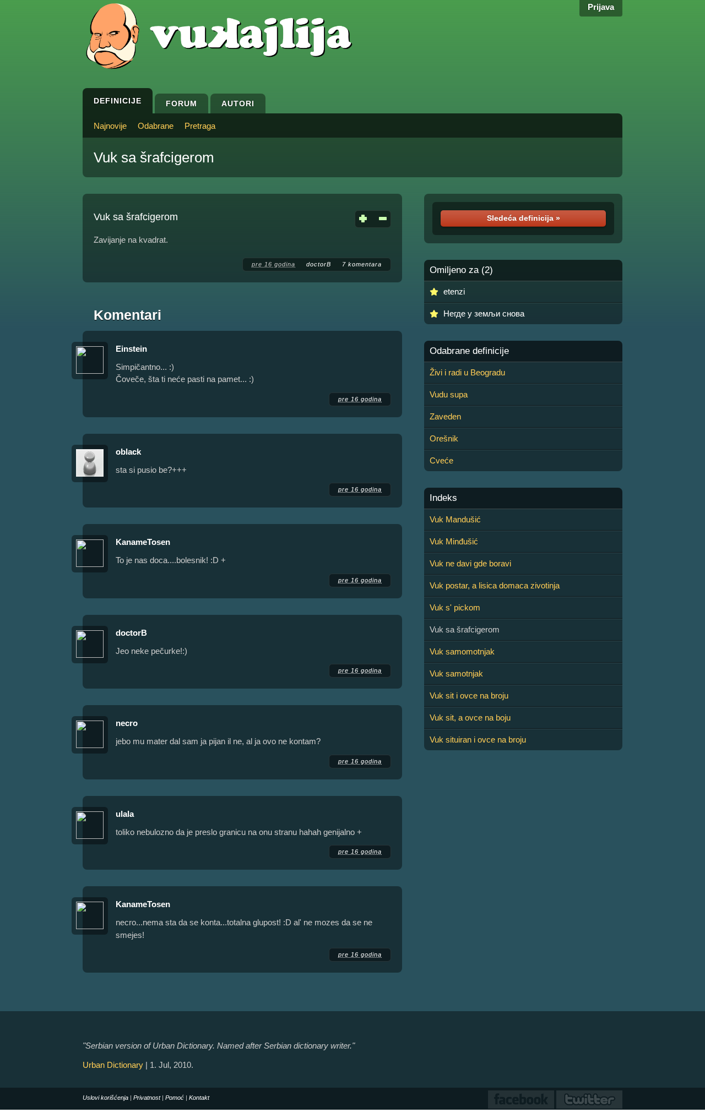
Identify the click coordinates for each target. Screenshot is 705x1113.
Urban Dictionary (113, 1065)
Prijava (601, 7)
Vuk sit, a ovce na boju (470, 717)
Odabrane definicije (469, 351)
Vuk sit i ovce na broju (469, 695)
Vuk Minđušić (454, 541)
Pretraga (200, 125)
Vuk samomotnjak (462, 651)
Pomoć (174, 1097)
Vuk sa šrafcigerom (154, 157)
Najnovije (110, 125)
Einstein (131, 348)
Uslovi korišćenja (105, 1097)
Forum (181, 103)
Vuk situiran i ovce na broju (478, 739)
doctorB (318, 264)
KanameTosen (143, 542)
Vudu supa (449, 394)
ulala (125, 814)
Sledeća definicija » (523, 218)
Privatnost (146, 1097)
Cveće (441, 460)
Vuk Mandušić (455, 519)
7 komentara (362, 264)
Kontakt (199, 1097)
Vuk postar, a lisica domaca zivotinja (495, 585)
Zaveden (445, 416)
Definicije (118, 100)
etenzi (454, 291)
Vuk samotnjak (456, 673)
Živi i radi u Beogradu (467, 372)
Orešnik (444, 438)
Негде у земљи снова (483, 313)
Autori (237, 103)
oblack (128, 451)
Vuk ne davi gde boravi (470, 563)
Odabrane (155, 125)
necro (127, 723)
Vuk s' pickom (455, 607)
